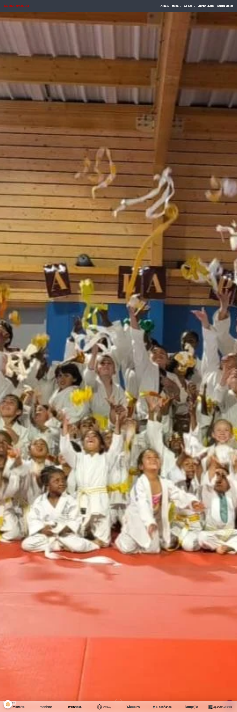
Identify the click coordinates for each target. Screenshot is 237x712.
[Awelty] (104, 706)
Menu (175, 5)
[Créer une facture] (133, 706)
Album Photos (206, 5)
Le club (188, 5)
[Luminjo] (191, 706)
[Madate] (46, 706)
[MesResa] (75, 706)
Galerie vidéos (225, 5)
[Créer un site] (17, 706)
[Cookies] (8, 704)
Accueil (165, 5)
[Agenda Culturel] (220, 706)
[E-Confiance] (162, 706)
